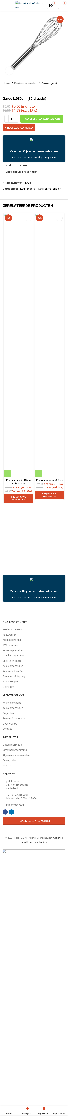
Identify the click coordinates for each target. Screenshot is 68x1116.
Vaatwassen (9, 634)
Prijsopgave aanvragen (19, 127)
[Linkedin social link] (11, 812)
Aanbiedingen (10, 681)
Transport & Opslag (14, 676)
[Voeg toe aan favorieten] (28, 218)
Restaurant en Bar (13, 671)
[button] (7, 473)
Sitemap (7, 765)
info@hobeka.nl (15, 804)
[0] (51, 5)
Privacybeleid (10, 760)
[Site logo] (29, 5)
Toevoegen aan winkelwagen (42, 118)
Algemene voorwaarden (16, 755)
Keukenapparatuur (13, 650)
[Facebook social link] (5, 812)
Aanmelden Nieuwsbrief (35, 820)
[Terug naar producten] (9, 91)
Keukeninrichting (12, 702)
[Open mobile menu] (4, 5)
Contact (7, 728)
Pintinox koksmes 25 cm (49, 480)
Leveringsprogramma (15, 749)
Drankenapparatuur (14, 655)
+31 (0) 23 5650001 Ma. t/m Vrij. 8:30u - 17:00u (21, 796)
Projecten (8, 713)
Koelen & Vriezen (12, 629)
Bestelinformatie (12, 744)
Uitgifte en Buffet (12, 660)
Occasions (8, 686)
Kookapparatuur (12, 639)
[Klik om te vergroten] (9, 71)
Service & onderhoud (14, 718)
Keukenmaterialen (25, 83)
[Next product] (13, 91)
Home (6, 83)
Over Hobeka (10, 723)
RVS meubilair (10, 645)
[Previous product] (5, 91)
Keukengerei (49, 83)
